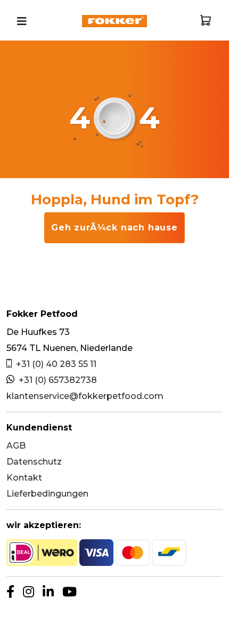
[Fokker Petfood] (114, 20)
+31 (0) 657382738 (58, 380)
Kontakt (24, 478)
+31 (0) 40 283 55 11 (56, 364)
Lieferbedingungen (47, 494)
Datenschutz (34, 462)
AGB (16, 446)
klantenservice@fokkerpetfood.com (84, 396)
